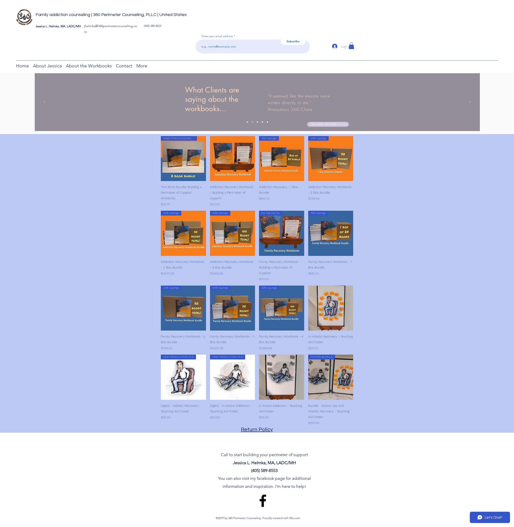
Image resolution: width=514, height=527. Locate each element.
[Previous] (45, 102)
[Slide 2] (262, 122)
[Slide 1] (257, 122)
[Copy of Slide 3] (247, 122)
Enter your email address (217, 36)
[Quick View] (232, 158)
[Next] (470, 102)
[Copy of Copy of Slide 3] (252, 122)
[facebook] (263, 500)
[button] (351, 45)
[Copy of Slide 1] (267, 122)
